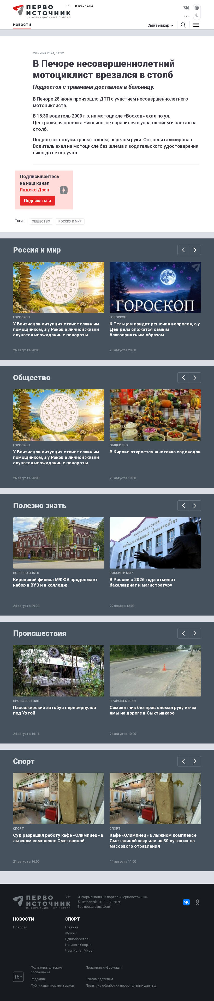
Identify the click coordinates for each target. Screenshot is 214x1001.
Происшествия (39, 633)
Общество (41, 221)
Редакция (38, 979)
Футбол (71, 933)
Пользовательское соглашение (46, 969)
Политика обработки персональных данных (121, 985)
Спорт (24, 761)
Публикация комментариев (52, 985)
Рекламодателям (99, 979)
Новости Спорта (78, 945)
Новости (23, 919)
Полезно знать (39, 505)
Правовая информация (104, 967)
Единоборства (76, 939)
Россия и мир (70, 221)
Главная (71, 927)
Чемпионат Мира (78, 950)
